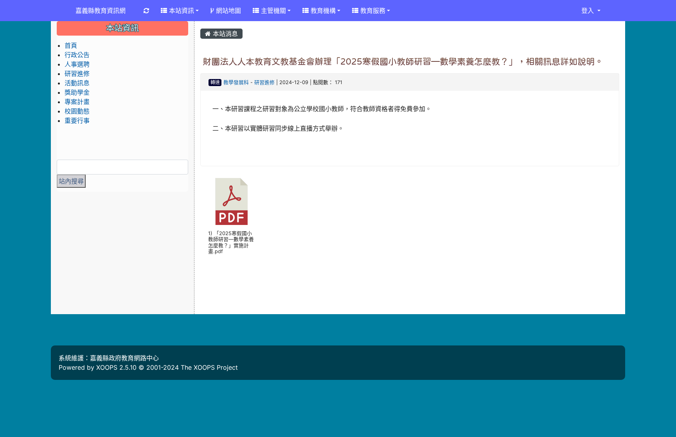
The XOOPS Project (209, 367)
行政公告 (77, 55)
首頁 (71, 45)
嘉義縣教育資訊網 (101, 10)
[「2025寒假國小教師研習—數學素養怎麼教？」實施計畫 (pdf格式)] (231, 201)
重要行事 (77, 120)
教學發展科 (236, 82)
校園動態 (77, 111)
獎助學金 (77, 92)
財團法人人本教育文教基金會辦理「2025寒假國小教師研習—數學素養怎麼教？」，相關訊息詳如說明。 (403, 61)
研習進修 (264, 82)
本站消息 (224, 34)
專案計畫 (77, 102)
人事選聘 (77, 64)
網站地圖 (227, 10)
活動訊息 (77, 83)
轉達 (215, 82)
